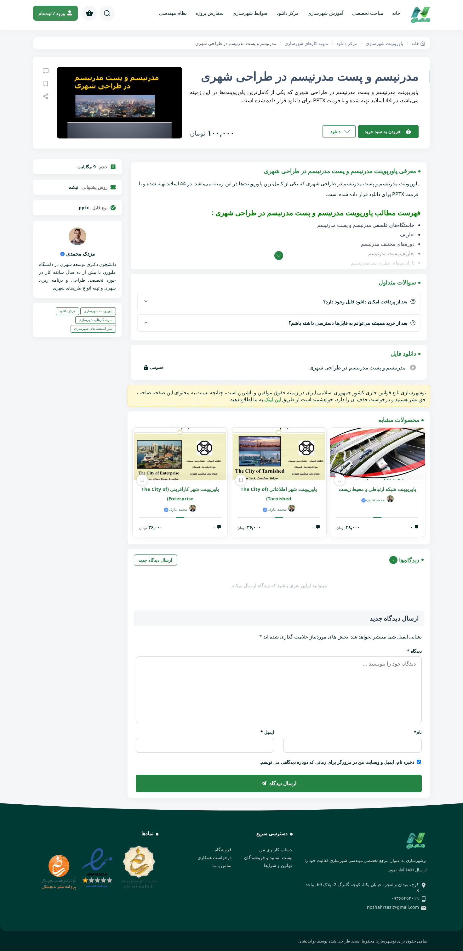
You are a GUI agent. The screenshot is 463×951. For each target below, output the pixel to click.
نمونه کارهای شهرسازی (95, 319)
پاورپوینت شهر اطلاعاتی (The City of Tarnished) (279, 494)
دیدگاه (414, 651)
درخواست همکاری (214, 857)
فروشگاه (223, 850)
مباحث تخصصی (367, 13)
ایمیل (267, 732)
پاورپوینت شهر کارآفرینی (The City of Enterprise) (180, 494)
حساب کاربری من (276, 850)
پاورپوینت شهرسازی (98, 310)
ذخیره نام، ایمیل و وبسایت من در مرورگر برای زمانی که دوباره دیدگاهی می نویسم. (337, 762)
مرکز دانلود (288, 13)
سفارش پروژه (210, 13)
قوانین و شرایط (278, 865)
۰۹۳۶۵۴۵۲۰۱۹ (405, 898)
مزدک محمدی (80, 253)
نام (418, 732)
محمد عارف (375, 500)
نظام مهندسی (173, 13)
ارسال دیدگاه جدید (155, 560)
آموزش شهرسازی (325, 13)
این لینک (272, 399)
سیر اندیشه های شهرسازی (93, 328)
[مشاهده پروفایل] (77, 243)
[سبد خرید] (89, 13)
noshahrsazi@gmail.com (393, 907)
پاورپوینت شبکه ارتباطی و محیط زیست (377, 489)
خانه (396, 13)
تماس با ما (222, 865)
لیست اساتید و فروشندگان (268, 857)
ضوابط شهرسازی (250, 13)
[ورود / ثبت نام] (55, 13)
